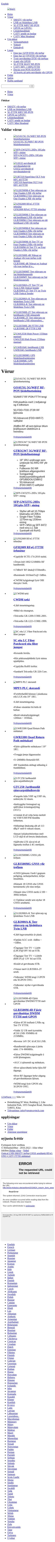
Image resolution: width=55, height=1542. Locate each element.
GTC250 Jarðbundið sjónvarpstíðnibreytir (26, 788)
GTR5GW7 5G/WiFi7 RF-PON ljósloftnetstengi (30, 452)
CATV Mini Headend (24, 36)
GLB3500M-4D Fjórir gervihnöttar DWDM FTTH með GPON (27, 1013)
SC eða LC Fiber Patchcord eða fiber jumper (25, 644)
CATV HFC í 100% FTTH (26, 67)
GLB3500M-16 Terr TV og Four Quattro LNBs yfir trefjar (29, 248)
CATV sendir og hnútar (24, 33)
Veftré (26, 1150)
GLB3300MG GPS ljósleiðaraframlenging (24, 362)
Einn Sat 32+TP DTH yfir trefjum (29, 55)
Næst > (9, 1097)
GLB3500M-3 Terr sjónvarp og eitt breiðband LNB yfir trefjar (30, 221)
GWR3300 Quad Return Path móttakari (28, 739)
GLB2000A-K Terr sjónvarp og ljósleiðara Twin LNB (28, 305)
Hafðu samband (15, 80)
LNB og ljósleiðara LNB (25, 22)
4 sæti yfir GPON (22, 61)
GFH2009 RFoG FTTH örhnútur (29, 209)
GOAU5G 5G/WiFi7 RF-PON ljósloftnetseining (28, 143)
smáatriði (27, 437)
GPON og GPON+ (22, 28)
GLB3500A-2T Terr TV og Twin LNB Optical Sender (29, 292)
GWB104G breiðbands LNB (27, 350)
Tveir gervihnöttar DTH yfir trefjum (30, 58)
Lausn (10, 50)
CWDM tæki (21, 599)
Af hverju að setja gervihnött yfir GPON (32, 72)
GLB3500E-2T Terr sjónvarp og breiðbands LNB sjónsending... (29, 319)
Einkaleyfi (18, 47)
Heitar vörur (15, 1150)
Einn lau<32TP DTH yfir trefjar (28, 53)
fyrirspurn (18, 437)
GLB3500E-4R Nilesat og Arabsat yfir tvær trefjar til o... (30, 265)
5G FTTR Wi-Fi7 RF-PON (26, 64)
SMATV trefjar (22, 1153)
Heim (10, 14)
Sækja (10, 78)
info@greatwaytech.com (25, 1110)
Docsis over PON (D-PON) (26, 69)
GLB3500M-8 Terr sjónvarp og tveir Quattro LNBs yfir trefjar (28, 235)
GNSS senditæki (38, 1153)
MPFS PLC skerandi (26, 688)
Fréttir (10, 75)
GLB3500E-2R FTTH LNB (27, 328)
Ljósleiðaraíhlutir (21, 31)
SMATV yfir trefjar (22, 19)
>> (14, 1097)
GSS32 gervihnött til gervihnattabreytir (23, 170)
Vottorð (17, 44)
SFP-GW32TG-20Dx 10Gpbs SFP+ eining (26, 503)
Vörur (10, 17)
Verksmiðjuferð (20, 42)
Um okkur (12, 39)
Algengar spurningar (17, 1132)
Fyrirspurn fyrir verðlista (13, 1145)
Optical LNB (7, 1153)
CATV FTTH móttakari (18, 1156)
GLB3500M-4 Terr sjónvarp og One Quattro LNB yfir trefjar (28, 197)
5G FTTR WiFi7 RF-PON (26, 25)
